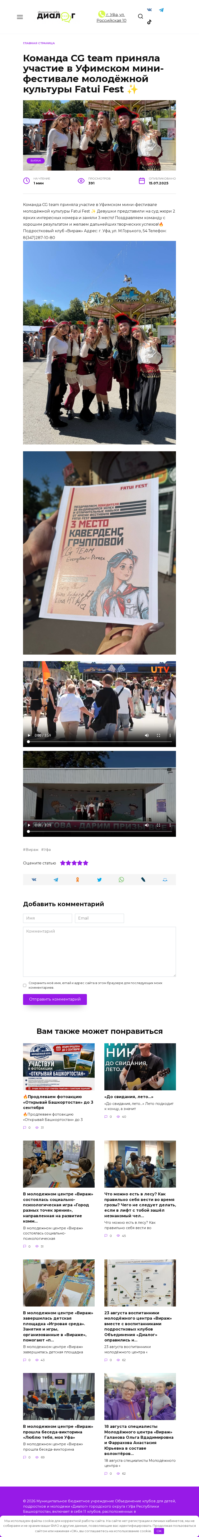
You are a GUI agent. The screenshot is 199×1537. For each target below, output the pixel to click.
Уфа (47, 849)
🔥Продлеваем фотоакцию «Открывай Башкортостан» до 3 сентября (58, 1102)
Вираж (36, 160)
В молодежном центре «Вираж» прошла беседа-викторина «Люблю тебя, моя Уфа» (58, 1432)
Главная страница (39, 43)
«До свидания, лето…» (128, 1096)
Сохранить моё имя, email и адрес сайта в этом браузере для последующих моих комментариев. (95, 985)
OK (159, 1531)
